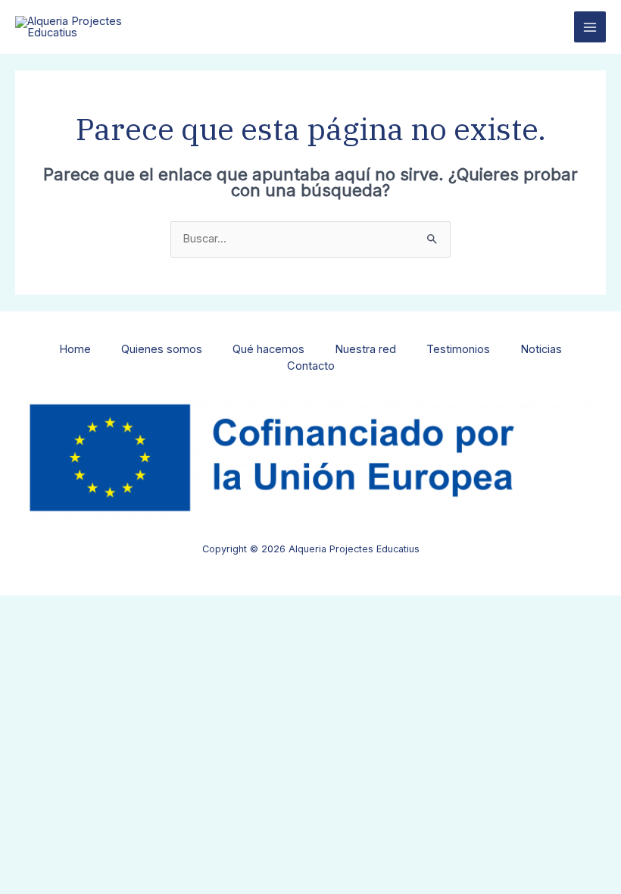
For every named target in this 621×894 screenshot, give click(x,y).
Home (75, 349)
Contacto (311, 366)
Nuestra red (365, 349)
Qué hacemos (268, 349)
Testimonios (458, 349)
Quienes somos (161, 349)
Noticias (541, 349)
